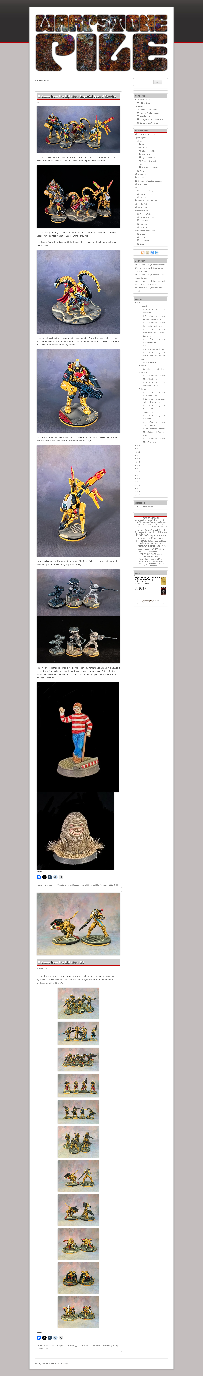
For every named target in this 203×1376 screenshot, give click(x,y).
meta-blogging (146, 542)
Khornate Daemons (151, 538)
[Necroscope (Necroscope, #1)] (163, 594)
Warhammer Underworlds (150, 561)
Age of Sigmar (151, 518)
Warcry (159, 554)
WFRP (164, 563)
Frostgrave (140, 530)
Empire (163, 526)
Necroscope (140, 587)
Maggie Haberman (143, 583)
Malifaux (162, 541)
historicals (163, 532)
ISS (87, 885)
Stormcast (143, 552)
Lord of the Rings (151, 541)
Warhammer (151, 556)
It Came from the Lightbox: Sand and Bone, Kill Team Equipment (154, 332)
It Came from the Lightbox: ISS (61, 962)
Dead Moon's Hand (151, 362)
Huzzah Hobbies (146, 506)
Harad (156, 532)
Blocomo (64, 1363)
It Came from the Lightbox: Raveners (150, 264)
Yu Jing (115, 1345)
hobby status (153, 536)
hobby (82, 1345)
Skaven (158, 549)
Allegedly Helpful (145, 520)
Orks (161, 543)
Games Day (149, 530)
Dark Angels (158, 524)
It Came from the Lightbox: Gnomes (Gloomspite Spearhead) (154, 408)
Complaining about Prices (153, 369)
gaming (160, 529)
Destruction (153, 526)
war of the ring (141, 564)
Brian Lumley (141, 589)
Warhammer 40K (150, 559)
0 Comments (42, 103)
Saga (140, 549)
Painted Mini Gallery (97, 885)
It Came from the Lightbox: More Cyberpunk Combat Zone (154, 432)
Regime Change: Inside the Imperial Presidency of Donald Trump (147, 579)
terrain (160, 552)
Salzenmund (148, 549)
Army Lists (161, 520)
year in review (150, 565)
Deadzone (138, 527)
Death (145, 527)
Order (157, 543)
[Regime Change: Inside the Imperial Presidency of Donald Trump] (163, 583)
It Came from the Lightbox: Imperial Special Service (77, 96)
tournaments (148, 554)
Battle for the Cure (142, 523)
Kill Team (140, 540)
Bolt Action (142, 524)
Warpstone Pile (63, 885)
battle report (154, 523)
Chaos (149, 524)
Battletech (162, 523)
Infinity (82, 885)
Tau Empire (152, 551)
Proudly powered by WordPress (47, 1363)
